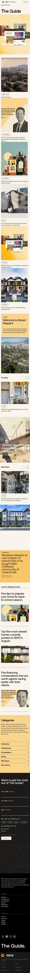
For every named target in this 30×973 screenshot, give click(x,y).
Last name (7, 800)
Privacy (3, 964)
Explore (16, 822)
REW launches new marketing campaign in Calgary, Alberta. (15, 266)
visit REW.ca (18, 967)
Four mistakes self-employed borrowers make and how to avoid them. (14, 224)
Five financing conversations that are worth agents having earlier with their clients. (13, 139)
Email (6, 810)
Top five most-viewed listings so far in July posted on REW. (14, 410)
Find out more (5, 49)
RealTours (4, 897)
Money (3, 220)
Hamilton (3, 924)
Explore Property (6, 576)
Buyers (4, 406)
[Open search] (24, 2)
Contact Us (4, 967)
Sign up (5, 838)
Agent (4, 831)
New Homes (4, 304)
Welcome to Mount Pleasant (14, 321)
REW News (4, 262)
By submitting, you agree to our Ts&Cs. (9, 834)
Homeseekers (5, 178)
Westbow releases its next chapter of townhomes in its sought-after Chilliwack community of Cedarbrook (14, 563)
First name (7, 791)
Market (4, 822)
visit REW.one (18, 970)
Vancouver (4, 918)
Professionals (6, 134)
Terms (16, 964)
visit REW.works (5, 970)
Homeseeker (6, 829)
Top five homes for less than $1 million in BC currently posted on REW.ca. (14, 499)
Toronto (3, 917)
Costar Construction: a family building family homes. (13, 308)
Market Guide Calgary (15, 43)
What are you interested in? (10, 819)
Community (24, 822)
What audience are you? (8, 826)
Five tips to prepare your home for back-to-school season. (15, 182)
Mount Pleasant (6, 97)
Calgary (3, 920)
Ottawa (3, 922)
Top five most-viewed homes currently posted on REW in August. (14, 636)
